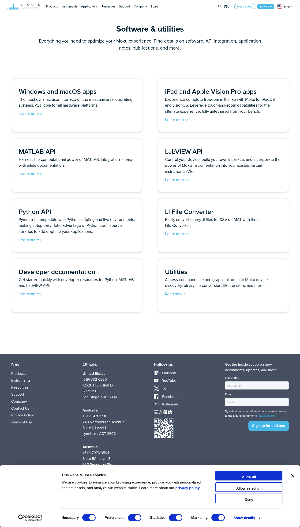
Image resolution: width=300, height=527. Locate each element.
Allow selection (249, 488)
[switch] (134, 517)
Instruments (20, 380)
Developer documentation (57, 271)
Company (19, 401)
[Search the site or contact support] (219, 6)
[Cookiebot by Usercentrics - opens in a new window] (30, 517)
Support (17, 394)
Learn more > (30, 113)
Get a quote (245, 6)
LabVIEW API (183, 151)
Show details (244, 518)
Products (18, 373)
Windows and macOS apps (58, 91)
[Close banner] (292, 475)
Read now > (175, 294)
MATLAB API (37, 151)
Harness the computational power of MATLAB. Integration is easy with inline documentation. (76, 162)
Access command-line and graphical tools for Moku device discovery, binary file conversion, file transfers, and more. (216, 283)
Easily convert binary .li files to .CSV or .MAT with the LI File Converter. (212, 222)
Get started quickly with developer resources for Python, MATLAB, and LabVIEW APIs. (77, 283)
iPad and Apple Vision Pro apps (211, 91)
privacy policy (187, 488)
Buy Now (266, 6)
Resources (19, 387)
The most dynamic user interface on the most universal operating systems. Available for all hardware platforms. (75, 102)
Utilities (176, 271)
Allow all (249, 477)
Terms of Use (21, 422)
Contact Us (20, 408)
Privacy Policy (22, 415)
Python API (35, 211)
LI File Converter (189, 211)
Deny (249, 500)
